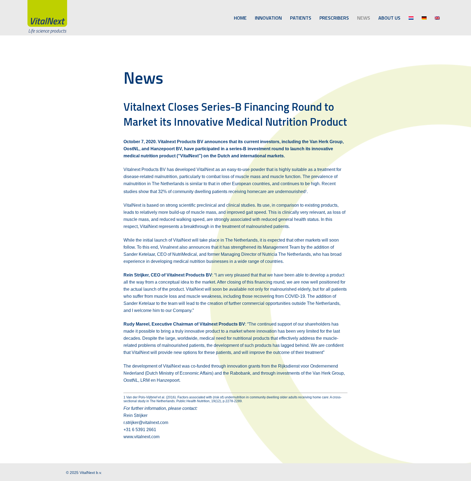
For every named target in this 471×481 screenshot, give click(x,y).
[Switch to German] (424, 18)
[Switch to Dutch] (411, 18)
